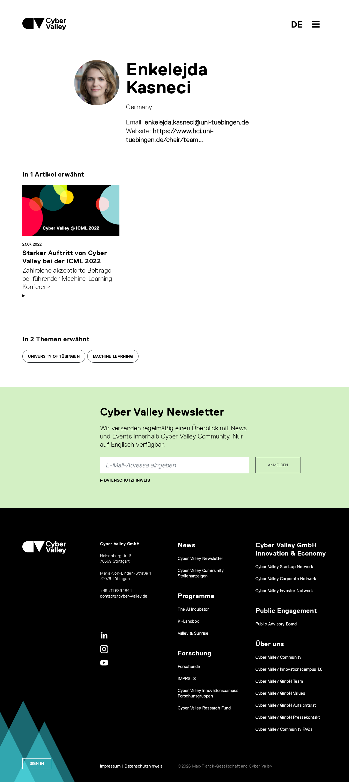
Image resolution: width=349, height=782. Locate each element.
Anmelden (278, 465)
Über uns (269, 643)
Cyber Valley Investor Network (284, 590)
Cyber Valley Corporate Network (285, 578)
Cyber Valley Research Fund (204, 708)
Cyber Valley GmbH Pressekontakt (287, 717)
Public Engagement (286, 610)
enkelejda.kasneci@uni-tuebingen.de (197, 122)
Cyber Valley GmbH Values (280, 693)
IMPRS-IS (187, 678)
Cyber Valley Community (278, 657)
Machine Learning (113, 356)
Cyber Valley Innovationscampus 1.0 (288, 669)
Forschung (194, 653)
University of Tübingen (54, 356)
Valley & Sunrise (193, 633)
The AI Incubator (193, 609)
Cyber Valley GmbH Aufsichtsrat (285, 705)
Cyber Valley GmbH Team (279, 681)
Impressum (110, 766)
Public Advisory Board (276, 624)
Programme (196, 595)
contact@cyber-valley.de (124, 596)
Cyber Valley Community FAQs (283, 729)
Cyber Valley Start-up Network (284, 566)
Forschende (189, 666)
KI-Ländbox (188, 621)
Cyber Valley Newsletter (200, 558)
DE (297, 24)
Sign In (37, 763)
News (186, 545)
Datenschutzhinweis (126, 480)
